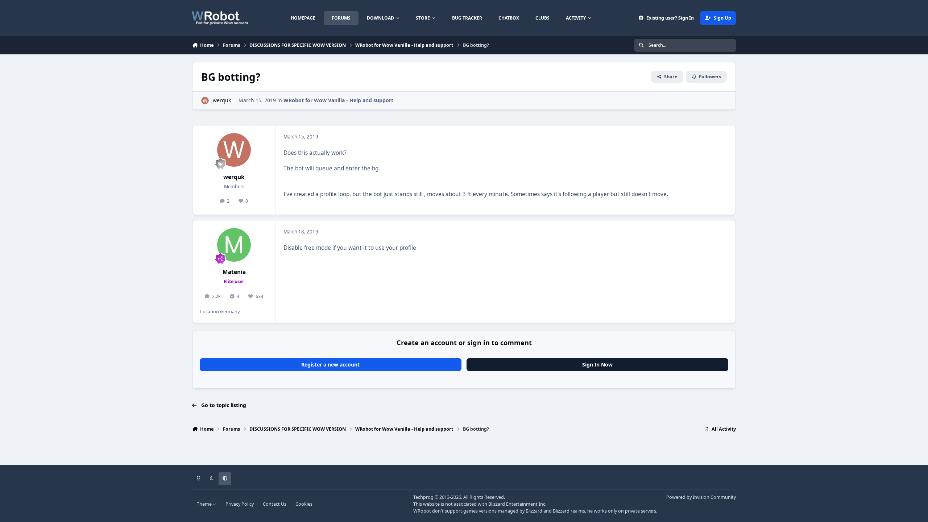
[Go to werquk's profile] (205, 100)
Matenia (234, 272)
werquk (222, 100)
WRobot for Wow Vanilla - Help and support (338, 100)
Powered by (701, 497)
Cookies (303, 504)
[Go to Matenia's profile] (234, 245)
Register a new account (330, 364)
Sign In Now (597, 364)
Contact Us (274, 504)
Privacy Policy (239, 504)
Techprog (423, 497)
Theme (205, 504)
